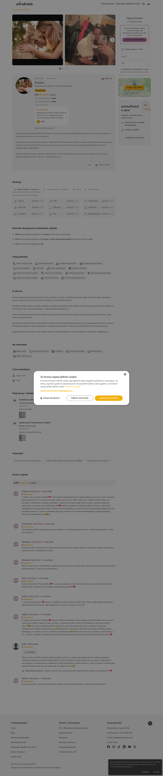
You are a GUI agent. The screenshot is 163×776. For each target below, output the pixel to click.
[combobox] (125, 374)
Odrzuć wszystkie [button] (79, 398)
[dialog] (81, 388)
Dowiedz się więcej (72, 386)
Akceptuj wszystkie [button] (108, 398)
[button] (81, 391)
